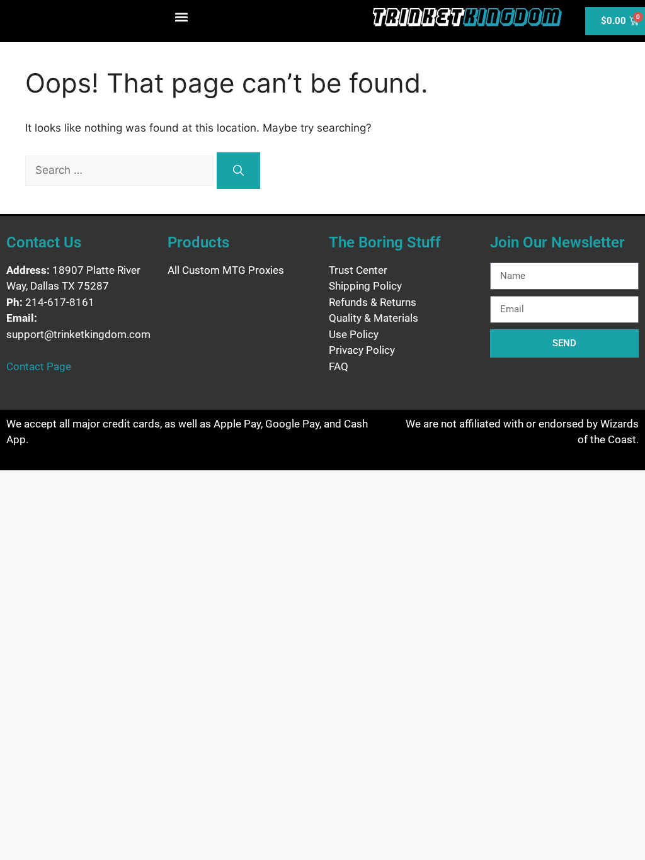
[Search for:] (121, 170)
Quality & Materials (373, 318)
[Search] (238, 170)
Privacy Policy (362, 350)
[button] (181, 16)
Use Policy (354, 334)
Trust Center (358, 270)
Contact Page (38, 366)
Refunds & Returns (372, 302)
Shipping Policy (365, 286)
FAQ (338, 366)
